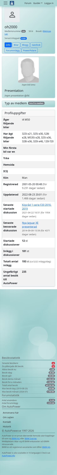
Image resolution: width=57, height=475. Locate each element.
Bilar (16, 44)
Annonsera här (11, 412)
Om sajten (8, 417)
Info (8, 44)
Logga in (49, 3)
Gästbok (36, 44)
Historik (7, 426)
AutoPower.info (8, 455)
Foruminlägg (13, 50)
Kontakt (7, 421)
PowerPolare (29, 50)
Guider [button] (37, 3)
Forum (28, 3)
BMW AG (16, 438)
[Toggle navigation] (6, 3)
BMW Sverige (31, 438)
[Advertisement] (28, 327)
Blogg (25, 44)
